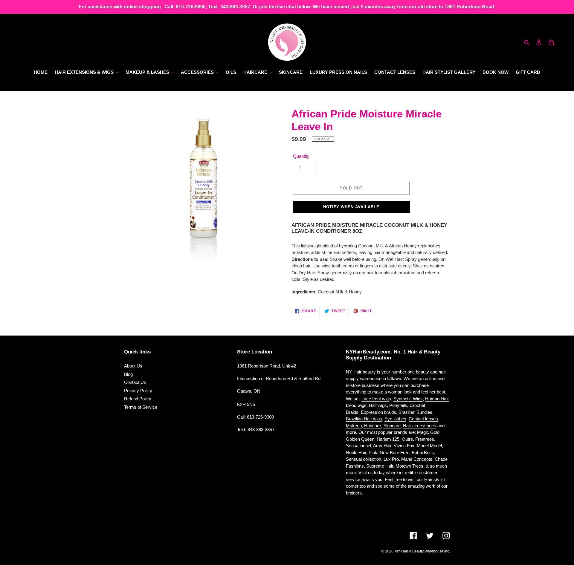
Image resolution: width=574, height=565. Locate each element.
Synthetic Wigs (408, 398)
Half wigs (378, 405)
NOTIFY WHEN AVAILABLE (351, 207)
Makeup (354, 425)
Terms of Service (140, 407)
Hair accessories (419, 425)
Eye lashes (395, 418)
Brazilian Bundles (415, 412)
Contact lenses (423, 418)
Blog (128, 374)
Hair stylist (434, 479)
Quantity (301, 156)
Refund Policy (137, 398)
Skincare (392, 425)
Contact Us (135, 382)
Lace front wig (375, 398)
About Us (133, 365)
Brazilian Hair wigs (364, 418)
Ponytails (398, 405)
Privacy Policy (138, 390)
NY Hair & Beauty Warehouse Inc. (422, 551)
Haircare (372, 425)
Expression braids (378, 412)
